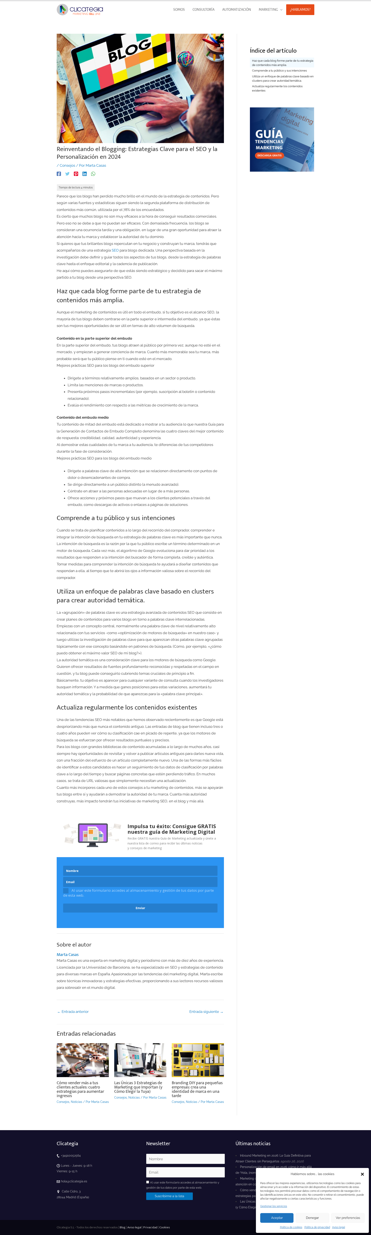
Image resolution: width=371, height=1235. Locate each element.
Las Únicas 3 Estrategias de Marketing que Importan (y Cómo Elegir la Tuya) (138, 1087)
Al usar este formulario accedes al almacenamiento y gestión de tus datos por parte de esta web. (138, 892)
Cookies (164, 1227)
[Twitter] (67, 173)
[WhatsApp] (93, 173)
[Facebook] (59, 173)
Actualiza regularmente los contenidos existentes (277, 88)
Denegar (312, 1218)
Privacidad (150, 1227)
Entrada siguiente (206, 1011)
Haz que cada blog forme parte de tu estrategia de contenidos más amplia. (282, 63)
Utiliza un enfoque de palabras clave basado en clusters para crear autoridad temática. (283, 78)
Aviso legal (338, 1227)
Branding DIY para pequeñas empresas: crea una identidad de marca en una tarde (197, 1089)
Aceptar (277, 1218)
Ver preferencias (348, 1218)
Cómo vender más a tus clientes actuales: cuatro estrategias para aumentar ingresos (80, 1089)
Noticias (76, 1102)
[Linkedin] (84, 173)
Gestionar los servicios (273, 1206)
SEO (115, 250)
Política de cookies (291, 1227)
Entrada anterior (73, 1011)
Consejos (67, 165)
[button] (362, 1174)
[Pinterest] (76, 173)
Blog (122, 1227)
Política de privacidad (317, 1227)
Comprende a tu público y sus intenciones (279, 70)
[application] (280, 10)
